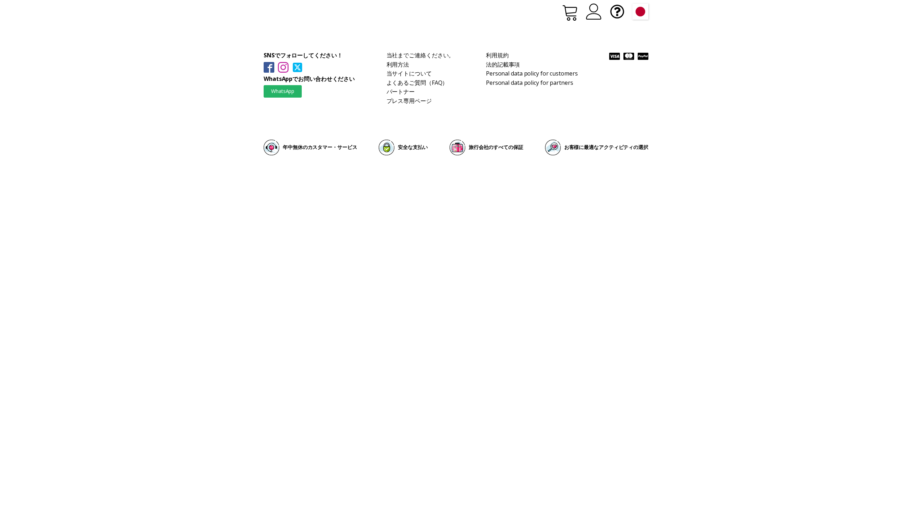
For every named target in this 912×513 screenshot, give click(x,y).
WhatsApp (282, 91)
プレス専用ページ (409, 101)
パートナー (401, 91)
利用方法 (398, 64)
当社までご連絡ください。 (421, 55)
